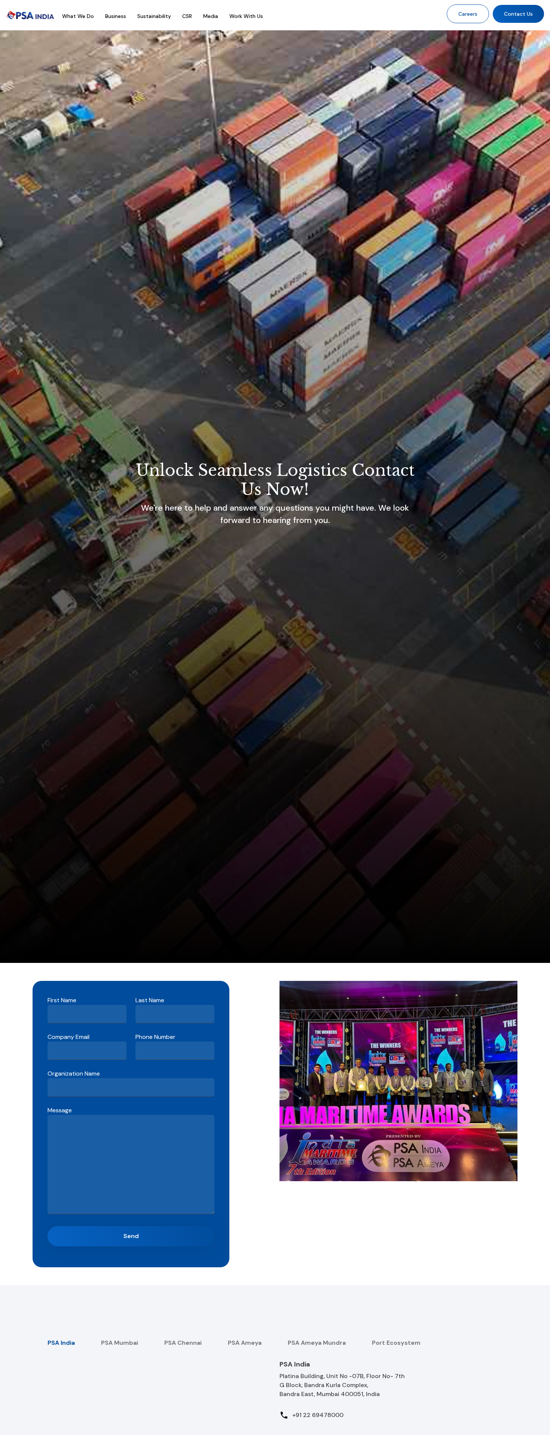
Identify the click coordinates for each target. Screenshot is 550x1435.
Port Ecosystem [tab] (396, 1343)
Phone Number (155, 1037)
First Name (62, 1000)
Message (60, 1110)
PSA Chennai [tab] (183, 1343)
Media (210, 16)
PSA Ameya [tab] (245, 1343)
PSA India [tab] (61, 1343)
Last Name (149, 1000)
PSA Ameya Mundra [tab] (317, 1343)
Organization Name (74, 1073)
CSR (187, 16)
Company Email (68, 1037)
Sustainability (154, 16)
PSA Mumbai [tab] (119, 1343)
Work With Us (246, 16)
